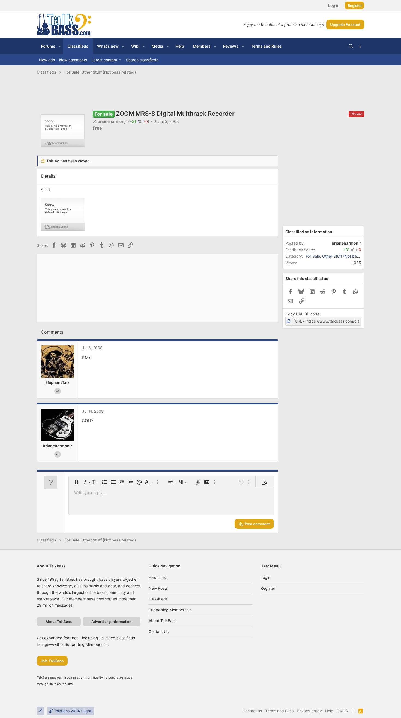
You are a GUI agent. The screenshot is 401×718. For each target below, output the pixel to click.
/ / (139, 121)
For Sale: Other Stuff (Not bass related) (341, 256)
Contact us (159, 631)
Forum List (158, 577)
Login (265, 577)
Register (268, 588)
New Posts (158, 588)
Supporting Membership (170, 609)
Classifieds (158, 599)
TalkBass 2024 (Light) (73, 710)
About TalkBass (162, 620)
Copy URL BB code (302, 314)
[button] (59, 46)
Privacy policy (309, 710)
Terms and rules (279, 710)
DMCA (342, 710)
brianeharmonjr (112, 121)
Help (329, 710)
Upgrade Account (345, 24)
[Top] (353, 711)
